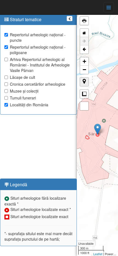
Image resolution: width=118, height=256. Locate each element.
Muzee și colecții (24, 91)
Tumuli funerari (23, 98)
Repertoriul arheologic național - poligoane (38, 49)
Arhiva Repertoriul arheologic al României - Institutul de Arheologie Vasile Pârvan (40, 65)
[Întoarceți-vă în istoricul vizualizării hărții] (84, 49)
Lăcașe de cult (22, 77)
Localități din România (29, 104)
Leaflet (97, 254)
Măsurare (84, 94)
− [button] (84, 69)
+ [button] (84, 61)
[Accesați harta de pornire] (84, 33)
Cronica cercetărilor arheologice (37, 84)
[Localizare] (84, 82)
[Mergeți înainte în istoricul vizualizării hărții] (84, 41)
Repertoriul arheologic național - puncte (38, 37)
